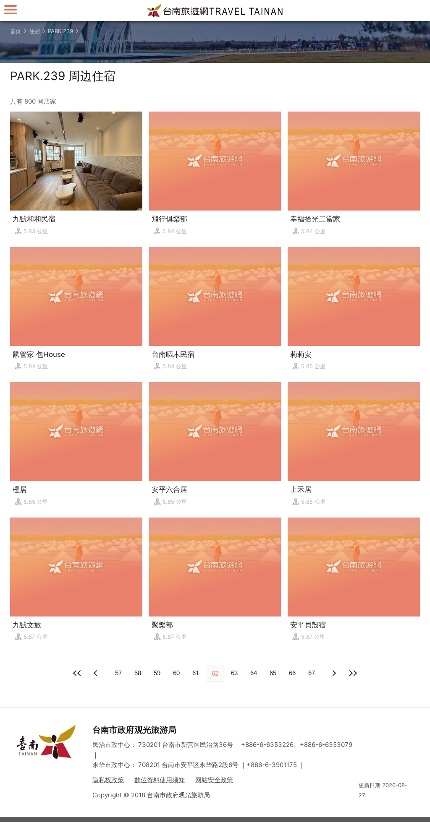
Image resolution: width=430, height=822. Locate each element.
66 (292, 672)
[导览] (10, 9)
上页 (333, 673)
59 (157, 672)
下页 (96, 673)
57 (118, 672)
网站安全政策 (214, 780)
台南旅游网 (215, 10)
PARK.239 (60, 31)
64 (253, 672)
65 (273, 672)
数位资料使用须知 (159, 780)
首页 (15, 31)
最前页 (77, 673)
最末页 (352, 673)
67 (311, 672)
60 (176, 672)
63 (234, 672)
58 (137, 672)
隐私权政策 (108, 780)
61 (195, 672)
